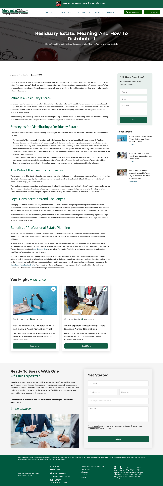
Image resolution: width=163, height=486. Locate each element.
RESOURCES (83, 12)
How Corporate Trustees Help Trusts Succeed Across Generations (140, 156)
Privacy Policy (138, 468)
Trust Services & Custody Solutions (93, 466)
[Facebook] (121, 467)
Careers (84, 478)
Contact (84, 475)
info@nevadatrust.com (59, 473)
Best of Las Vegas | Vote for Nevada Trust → (85, 3)
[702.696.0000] (12, 409)
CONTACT (111, 12)
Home (48, 44)
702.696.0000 (23, 409)
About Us (85, 472)
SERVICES (49, 12)
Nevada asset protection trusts (23, 265)
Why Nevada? (86, 469)
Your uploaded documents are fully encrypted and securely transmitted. (115, 426)
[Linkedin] (115, 467)
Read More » (133, 145)
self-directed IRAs (40, 249)
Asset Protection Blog (61, 44)
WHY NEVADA (65, 12)
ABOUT (98, 12)
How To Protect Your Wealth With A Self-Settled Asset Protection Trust (140, 139)
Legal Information (130, 468)
